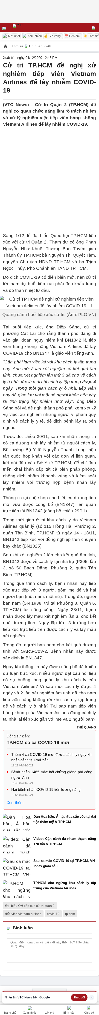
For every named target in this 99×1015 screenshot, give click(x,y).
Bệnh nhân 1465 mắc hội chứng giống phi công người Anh (51, 775)
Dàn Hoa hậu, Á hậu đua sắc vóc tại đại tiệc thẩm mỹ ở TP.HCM (64, 819)
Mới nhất (13, 36)
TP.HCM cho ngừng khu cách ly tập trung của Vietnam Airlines (64, 885)
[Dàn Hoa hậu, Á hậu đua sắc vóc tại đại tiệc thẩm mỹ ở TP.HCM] (17, 822)
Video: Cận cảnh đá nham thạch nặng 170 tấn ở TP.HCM (64, 841)
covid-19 (53, 914)
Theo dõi (79, 997)
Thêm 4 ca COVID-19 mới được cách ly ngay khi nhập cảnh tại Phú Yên (51, 757)
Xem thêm (15, 803)
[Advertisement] (49, 177)
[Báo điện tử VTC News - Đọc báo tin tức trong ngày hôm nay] (28, 27)
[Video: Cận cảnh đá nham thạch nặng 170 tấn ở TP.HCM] (17, 844)
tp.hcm (70, 914)
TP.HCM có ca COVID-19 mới (38, 742)
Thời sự (18, 46)
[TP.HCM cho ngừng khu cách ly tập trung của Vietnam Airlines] (17, 889)
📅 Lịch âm (72, 36)
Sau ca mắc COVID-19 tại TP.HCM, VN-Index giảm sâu (64, 863)
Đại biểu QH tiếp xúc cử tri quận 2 (30, 906)
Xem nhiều (34, 36)
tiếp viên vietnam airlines (23, 914)
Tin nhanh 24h (40, 46)
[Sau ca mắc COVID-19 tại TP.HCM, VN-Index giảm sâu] (17, 867)
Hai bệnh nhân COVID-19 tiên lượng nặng (46, 790)
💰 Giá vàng (52, 36)
